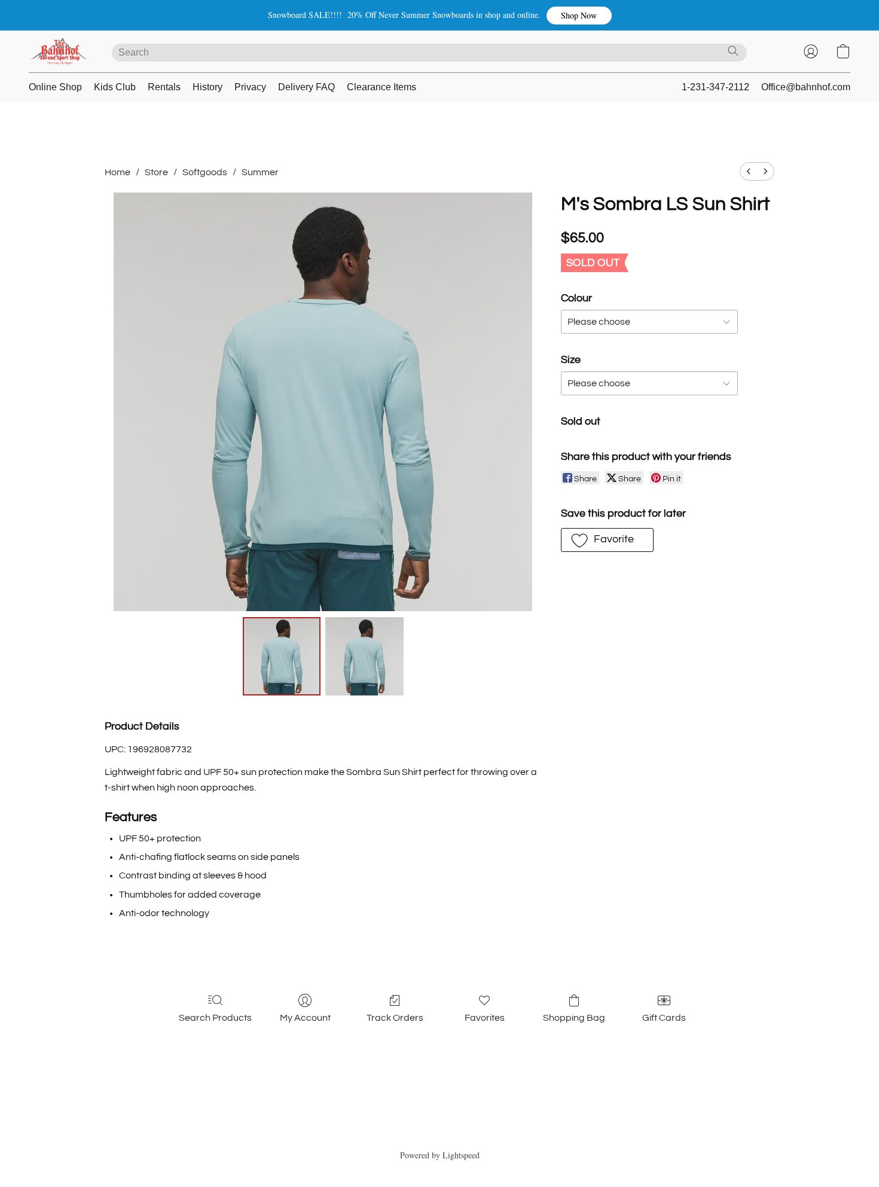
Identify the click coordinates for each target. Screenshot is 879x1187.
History (207, 87)
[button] (579, 16)
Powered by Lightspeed (440, 1155)
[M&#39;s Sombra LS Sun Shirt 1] (364, 656)
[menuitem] (748, 171)
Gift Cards (664, 1018)
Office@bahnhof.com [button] (805, 87)
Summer (260, 172)
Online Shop (55, 87)
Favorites (485, 1018)
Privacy (250, 87)
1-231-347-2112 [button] (715, 87)
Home (117, 172)
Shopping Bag (574, 1018)
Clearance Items (381, 87)
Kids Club (115, 87)
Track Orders (395, 1018)
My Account (305, 1018)
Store (156, 172)
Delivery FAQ (306, 87)
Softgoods (204, 172)
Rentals (164, 87)
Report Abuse (440, 1134)
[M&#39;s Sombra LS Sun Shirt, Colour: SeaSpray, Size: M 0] (282, 656)
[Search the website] (733, 50)
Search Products (215, 1018)
